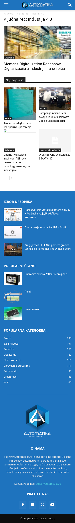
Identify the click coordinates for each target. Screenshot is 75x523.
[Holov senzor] (13, 313)
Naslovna (8, 13)
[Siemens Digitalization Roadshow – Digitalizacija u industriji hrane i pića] (37, 42)
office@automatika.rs (48, 483)
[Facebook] (22, 505)
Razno (8, 118)
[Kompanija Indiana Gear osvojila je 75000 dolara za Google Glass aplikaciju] (55, 98)
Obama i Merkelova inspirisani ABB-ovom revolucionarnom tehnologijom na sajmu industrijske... (17, 162)
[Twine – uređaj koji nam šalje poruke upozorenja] (20, 103)
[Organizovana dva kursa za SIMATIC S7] (55, 140)
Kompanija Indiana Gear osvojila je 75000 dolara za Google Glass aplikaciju (54, 117)
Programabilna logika (50, 150)
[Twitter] (42, 505)
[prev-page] (6, 178)
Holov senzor (32, 309)
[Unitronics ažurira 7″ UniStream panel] (13, 278)
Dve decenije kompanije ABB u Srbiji (45, 227)
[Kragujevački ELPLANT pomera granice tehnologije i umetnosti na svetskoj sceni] (13, 249)
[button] (6, 5)
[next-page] (11, 178)
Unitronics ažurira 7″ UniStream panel (46, 274)
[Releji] (13, 296)
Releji (28, 291)
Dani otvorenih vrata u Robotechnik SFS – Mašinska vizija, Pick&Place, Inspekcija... (47, 213)
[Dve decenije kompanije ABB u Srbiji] (13, 232)
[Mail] (32, 505)
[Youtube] (52, 505)
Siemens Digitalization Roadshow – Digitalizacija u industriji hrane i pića (34, 66)
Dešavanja (9, 57)
